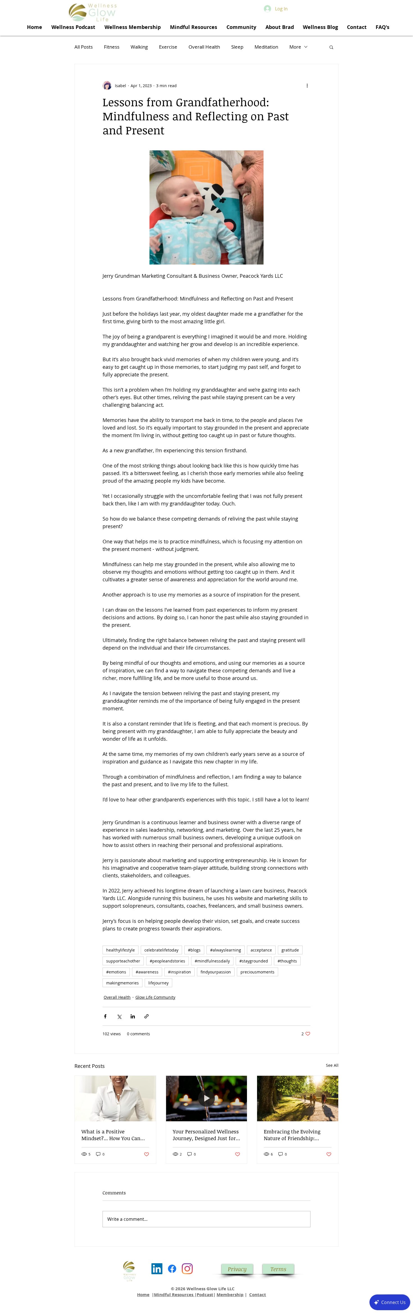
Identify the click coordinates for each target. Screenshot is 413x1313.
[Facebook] (172, 1268)
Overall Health (204, 47)
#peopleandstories (167, 961)
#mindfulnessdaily (212, 961)
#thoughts (287, 961)
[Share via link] (146, 1016)
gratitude (290, 950)
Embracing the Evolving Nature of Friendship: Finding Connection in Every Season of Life (297, 1135)
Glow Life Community (155, 997)
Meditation (266, 47)
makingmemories (122, 983)
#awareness (147, 972)
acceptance (261, 950)
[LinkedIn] (156, 1268)
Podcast (205, 1295)
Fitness (111, 47)
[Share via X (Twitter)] (119, 1016)
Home (143, 1295)
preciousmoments (257, 972)
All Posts (83, 47)
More (295, 47)
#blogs (194, 950)
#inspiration (179, 972)
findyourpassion (216, 972)
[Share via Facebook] (105, 1016)
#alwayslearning (225, 950)
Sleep (237, 47)
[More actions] (307, 85)
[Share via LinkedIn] (132, 1016)
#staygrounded (253, 961)
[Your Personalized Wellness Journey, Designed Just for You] (206, 1098)
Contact (257, 1295)
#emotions (116, 972)
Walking (139, 47)
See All (332, 1065)
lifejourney (158, 983)
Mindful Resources (174, 1295)
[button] (331, 47)
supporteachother (123, 961)
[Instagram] (187, 1268)
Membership (230, 1295)
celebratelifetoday (161, 950)
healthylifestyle (120, 950)
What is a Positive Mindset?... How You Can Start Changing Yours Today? (110, 1135)
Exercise (168, 47)
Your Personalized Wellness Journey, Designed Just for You (206, 1135)
